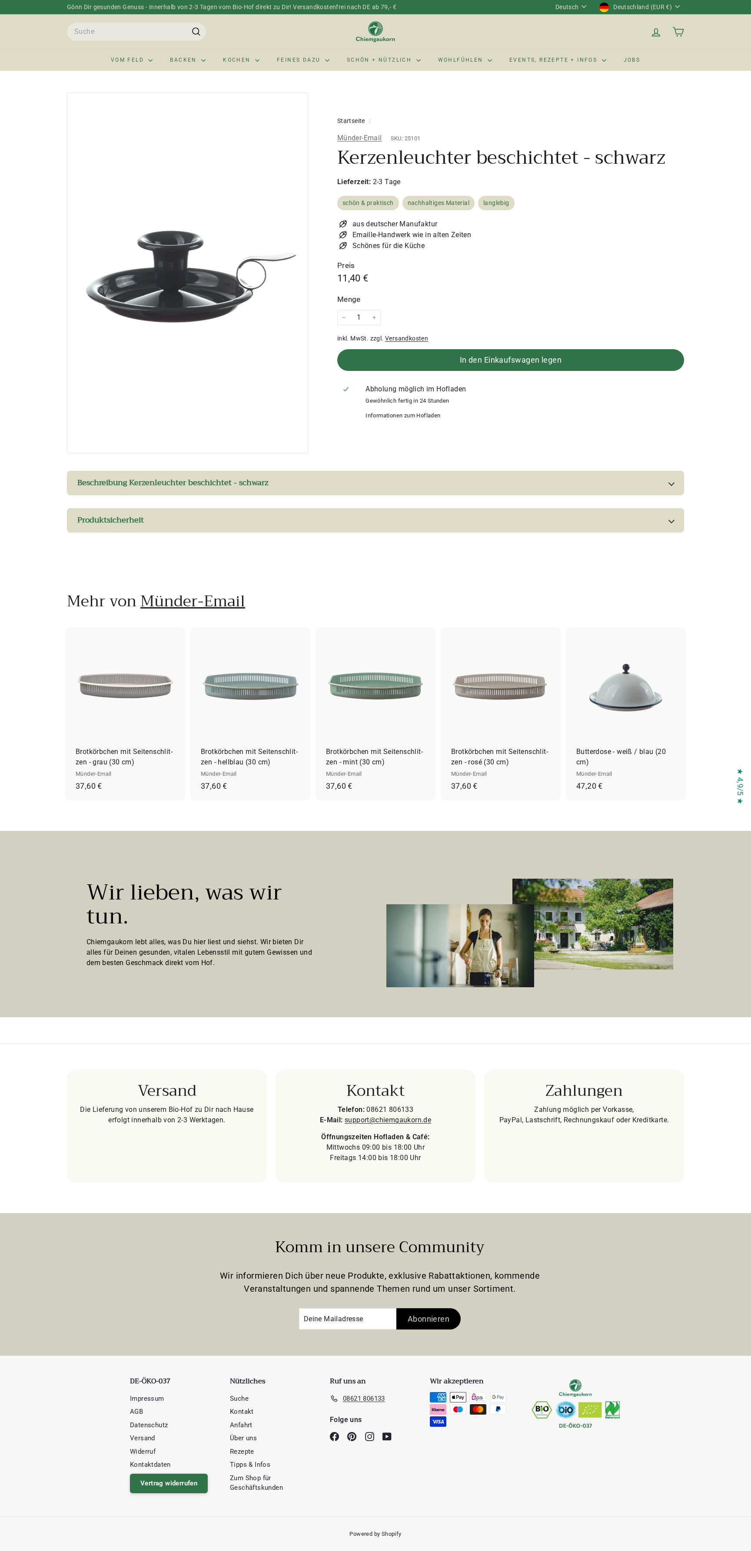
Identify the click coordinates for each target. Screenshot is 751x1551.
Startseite (351, 120)
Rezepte (242, 1451)
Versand (142, 1438)
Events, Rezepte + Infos (554, 60)
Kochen (238, 60)
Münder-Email (359, 138)
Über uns (243, 1438)
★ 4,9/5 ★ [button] (740, 786)
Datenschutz (149, 1425)
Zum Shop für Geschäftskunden (256, 1483)
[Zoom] (187, 273)
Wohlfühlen (461, 60)
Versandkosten (406, 338)
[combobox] (136, 32)
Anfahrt (241, 1425)
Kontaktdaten (150, 1464)
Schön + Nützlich (380, 60)
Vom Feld (128, 60)
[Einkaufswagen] (678, 32)
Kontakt (242, 1411)
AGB (136, 1411)
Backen (184, 60)
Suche (239, 1398)
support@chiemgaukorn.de (388, 1120)
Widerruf (143, 1451)
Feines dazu (300, 60)
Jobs (632, 60)
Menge (349, 299)
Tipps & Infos (250, 1464)
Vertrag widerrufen (168, 1483)
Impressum (147, 1398)
